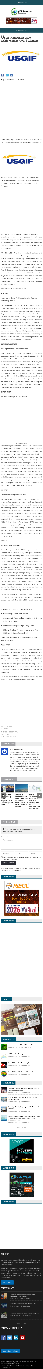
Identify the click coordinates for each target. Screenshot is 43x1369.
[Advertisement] (21, 112)
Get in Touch (7, 1282)
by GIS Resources (8, 80)
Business (4, 729)
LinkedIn (23, 680)
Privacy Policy (29, 1366)
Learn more (5, 637)
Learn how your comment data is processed (20, 869)
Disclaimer (19, 1366)
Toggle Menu (22, 3)
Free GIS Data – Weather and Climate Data (21, 1072)
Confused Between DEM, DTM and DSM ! (20, 1045)
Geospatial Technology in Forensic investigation (24, 1313)
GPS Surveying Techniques (16, 1054)
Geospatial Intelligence (6, 735)
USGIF (13, 736)
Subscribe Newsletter (10, 1351)
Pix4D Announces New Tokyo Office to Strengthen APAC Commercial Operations (34, 801)
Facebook (16, 680)
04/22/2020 (20, 80)
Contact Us (6, 1367)
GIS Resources (16, 749)
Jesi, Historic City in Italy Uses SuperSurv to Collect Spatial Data (7, 799)
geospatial (13, 732)
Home (3, 1366)
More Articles (21, 1128)
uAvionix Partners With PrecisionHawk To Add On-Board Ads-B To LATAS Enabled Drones (21, 800)
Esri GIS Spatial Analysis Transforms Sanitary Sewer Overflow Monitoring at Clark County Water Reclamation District (24, 1118)
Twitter (32, 680)
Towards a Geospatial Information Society (22, 1303)
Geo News (10, 1366)
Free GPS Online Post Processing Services (20, 1063)
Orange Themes (14, 1363)
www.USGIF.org (33, 677)
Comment (5, 837)
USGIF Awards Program (13, 234)
